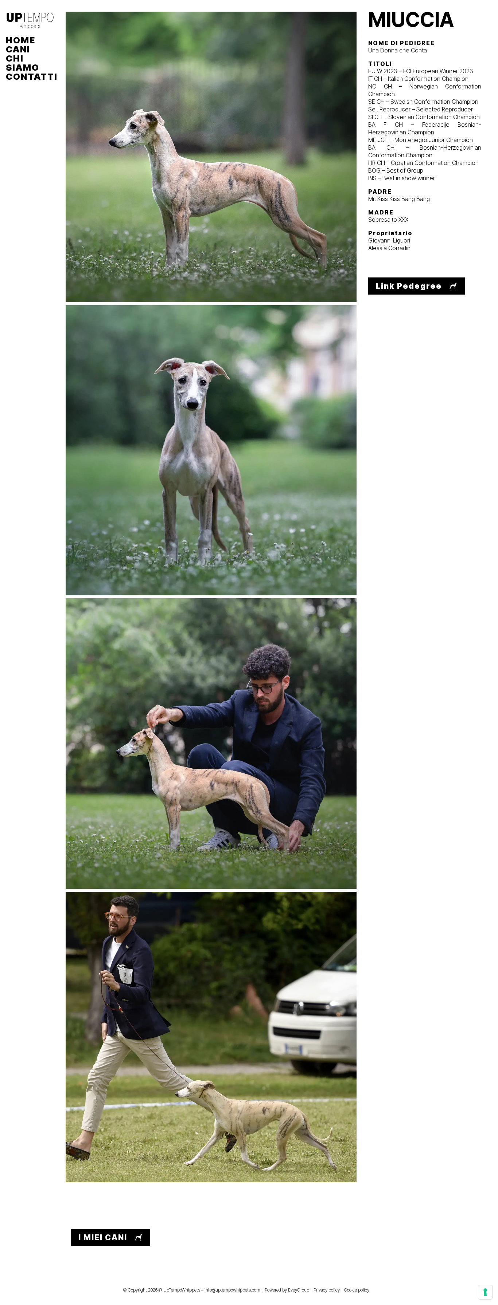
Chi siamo (22, 63)
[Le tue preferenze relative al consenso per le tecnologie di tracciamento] (485, 1292)
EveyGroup (298, 1290)
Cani (18, 49)
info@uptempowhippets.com (232, 1290)
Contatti (30, 76)
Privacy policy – (329, 1290)
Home (20, 40)
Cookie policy (356, 1290)
